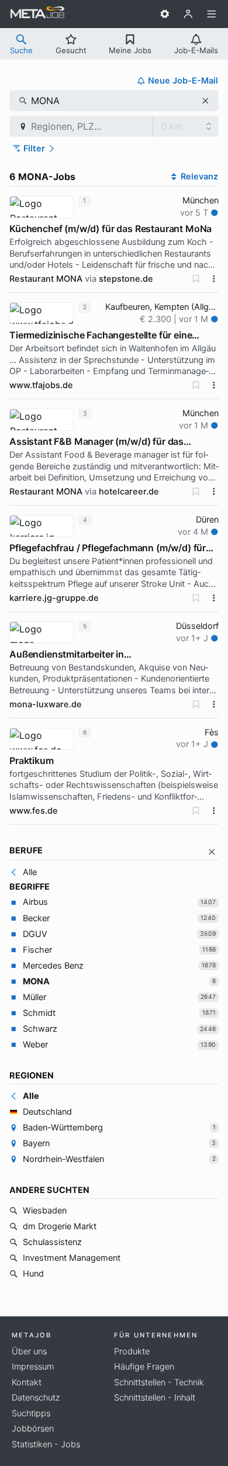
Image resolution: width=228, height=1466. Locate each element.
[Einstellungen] (164, 14)
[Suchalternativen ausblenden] (212, 852)
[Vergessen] (196, 279)
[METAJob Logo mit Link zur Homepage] (37, 14)
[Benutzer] (188, 14)
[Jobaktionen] (214, 278)
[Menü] (211, 14)
